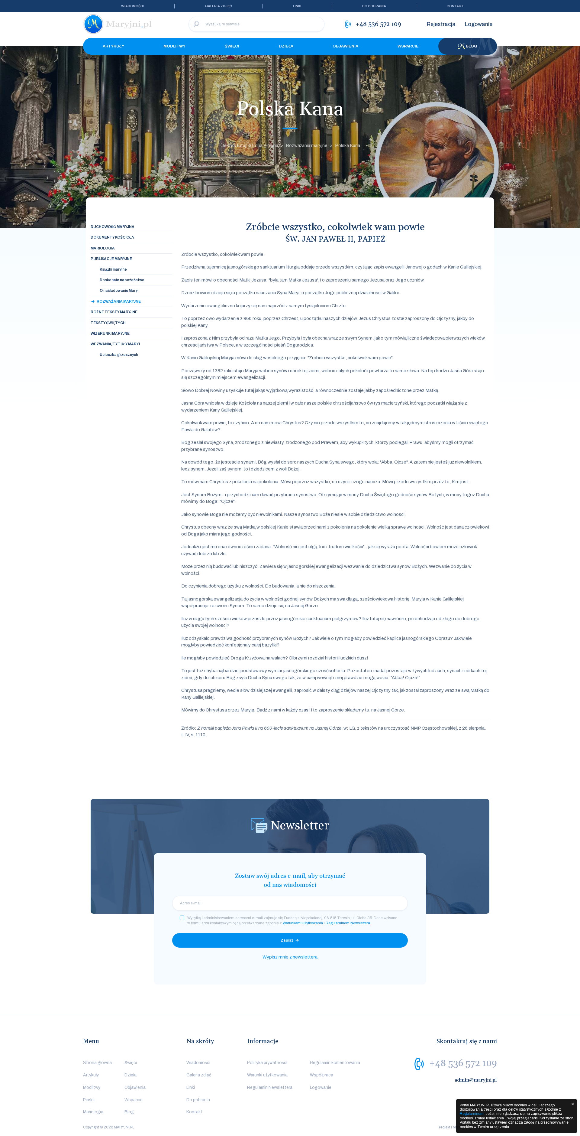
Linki (297, 6)
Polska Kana (347, 145)
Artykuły (113, 46)
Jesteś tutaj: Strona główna (249, 145)
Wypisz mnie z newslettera (290, 957)
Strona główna (97, 1062)
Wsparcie (408, 46)
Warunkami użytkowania (303, 923)
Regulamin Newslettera (269, 1087)
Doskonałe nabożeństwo (122, 280)
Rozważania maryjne (306, 145)
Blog (471, 46)
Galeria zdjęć (218, 6)
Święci (232, 46)
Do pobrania (374, 6)
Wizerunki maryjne (110, 333)
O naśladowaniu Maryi (119, 290)
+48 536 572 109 (463, 1063)
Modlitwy (174, 46)
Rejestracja (441, 24)
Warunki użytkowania (267, 1075)
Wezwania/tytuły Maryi (115, 344)
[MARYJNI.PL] (118, 24)
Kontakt (455, 6)
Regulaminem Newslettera (348, 923)
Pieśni (89, 1100)
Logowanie (478, 24)
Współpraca (321, 1075)
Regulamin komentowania (335, 1062)
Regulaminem (472, 1114)
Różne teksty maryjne (114, 312)
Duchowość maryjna (112, 227)
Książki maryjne (113, 269)
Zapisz (287, 940)
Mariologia (103, 248)
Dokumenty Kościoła (112, 237)
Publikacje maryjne (111, 259)
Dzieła (286, 46)
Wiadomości (132, 6)
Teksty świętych (108, 323)
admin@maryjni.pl (476, 1080)
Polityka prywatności (267, 1062)
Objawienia (345, 46)
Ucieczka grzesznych (119, 355)
